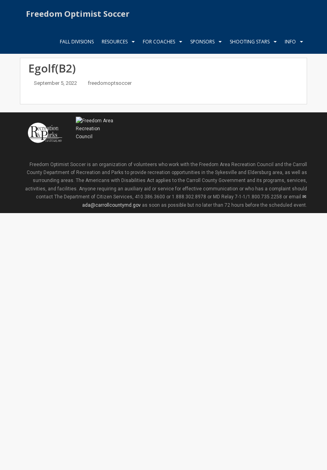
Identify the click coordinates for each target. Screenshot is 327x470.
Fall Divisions (77, 41)
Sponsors (202, 41)
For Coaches (159, 41)
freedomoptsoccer (110, 83)
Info (290, 41)
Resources (115, 41)
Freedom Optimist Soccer (78, 13)
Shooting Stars (250, 41)
